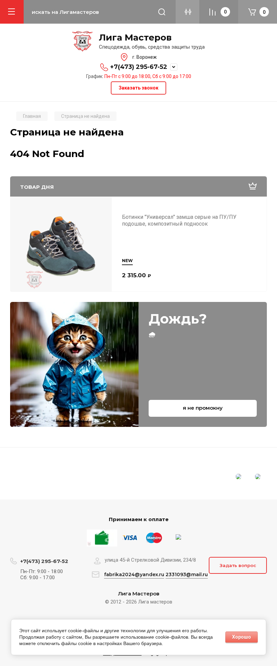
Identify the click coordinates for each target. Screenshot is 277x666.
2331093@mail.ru (187, 574)
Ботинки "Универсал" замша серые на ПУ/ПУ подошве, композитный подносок (179, 220)
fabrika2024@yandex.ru (134, 574)
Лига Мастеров (135, 38)
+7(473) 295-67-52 (138, 66)
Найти (161, 12)
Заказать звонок (138, 88)
